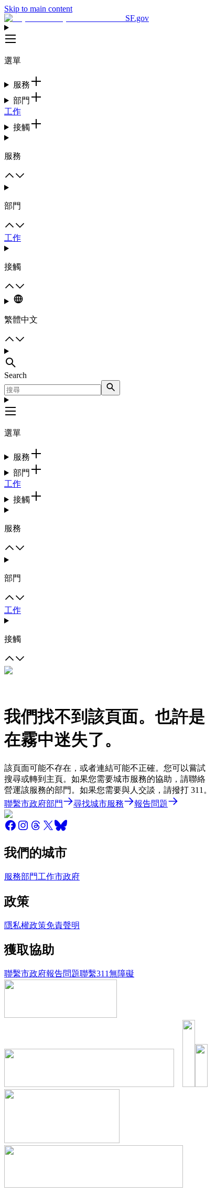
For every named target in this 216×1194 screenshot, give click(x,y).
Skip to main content (38, 8)
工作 (12, 111)
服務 (12, 876)
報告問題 (63, 973)
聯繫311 (94, 973)
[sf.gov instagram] (23, 828)
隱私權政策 (25, 925)
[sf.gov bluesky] (61, 828)
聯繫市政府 (25, 973)
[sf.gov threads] (35, 828)
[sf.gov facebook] (10, 828)
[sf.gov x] (48, 828)
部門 (29, 876)
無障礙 (121, 973)
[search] (110, 387)
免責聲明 (63, 925)
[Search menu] (108, 359)
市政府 (67, 876)
